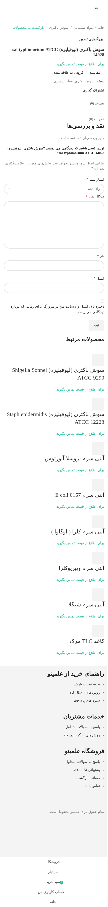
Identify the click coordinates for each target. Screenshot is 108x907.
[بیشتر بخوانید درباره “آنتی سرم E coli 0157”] (98, 485)
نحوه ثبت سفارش (87, 684)
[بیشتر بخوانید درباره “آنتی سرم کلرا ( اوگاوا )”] (98, 521)
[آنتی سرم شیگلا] (95, 585)
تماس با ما (92, 786)
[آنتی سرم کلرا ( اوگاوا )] (95, 512)
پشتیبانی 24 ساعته (86, 770)
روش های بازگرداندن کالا (82, 735)
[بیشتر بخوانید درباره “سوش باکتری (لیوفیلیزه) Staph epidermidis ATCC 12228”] (98, 404)
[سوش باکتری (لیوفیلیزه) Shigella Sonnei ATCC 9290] (95, 351)
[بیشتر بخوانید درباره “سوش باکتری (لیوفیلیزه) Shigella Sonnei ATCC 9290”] (98, 360)
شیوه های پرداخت (87, 700)
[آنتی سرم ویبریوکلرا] (95, 549)
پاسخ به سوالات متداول (83, 727)
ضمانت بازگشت (88, 778)
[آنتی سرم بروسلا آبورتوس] (95, 439)
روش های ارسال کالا (85, 692)
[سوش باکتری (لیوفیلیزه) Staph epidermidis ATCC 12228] (95, 395)
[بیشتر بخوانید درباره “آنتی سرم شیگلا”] (98, 594)
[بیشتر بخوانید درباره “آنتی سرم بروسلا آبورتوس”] (98, 448)
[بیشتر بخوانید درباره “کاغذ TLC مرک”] (98, 631)
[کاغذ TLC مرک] (86, 622)
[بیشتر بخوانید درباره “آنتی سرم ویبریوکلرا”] (98, 558)
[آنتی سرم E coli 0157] (95, 475)
